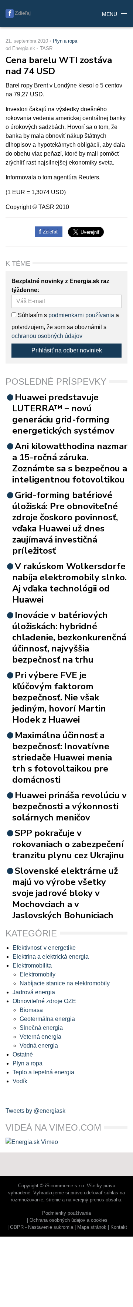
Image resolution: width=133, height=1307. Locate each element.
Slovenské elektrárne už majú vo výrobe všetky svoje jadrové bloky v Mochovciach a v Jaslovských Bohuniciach (65, 893)
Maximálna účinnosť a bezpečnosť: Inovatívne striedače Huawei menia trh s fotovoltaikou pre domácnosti (62, 757)
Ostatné (23, 1054)
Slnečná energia (41, 1028)
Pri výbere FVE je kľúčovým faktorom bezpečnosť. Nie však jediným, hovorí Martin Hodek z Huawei (59, 697)
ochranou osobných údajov (46, 336)
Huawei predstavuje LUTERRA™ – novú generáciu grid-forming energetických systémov (63, 414)
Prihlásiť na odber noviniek (66, 350)
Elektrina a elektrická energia (51, 956)
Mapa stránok (91, 1227)
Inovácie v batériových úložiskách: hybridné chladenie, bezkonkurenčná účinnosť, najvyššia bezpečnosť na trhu (69, 637)
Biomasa (31, 1010)
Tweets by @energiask (35, 1111)
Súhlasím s (31, 315)
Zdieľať (49, 232)
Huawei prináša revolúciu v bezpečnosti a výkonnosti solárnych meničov (69, 806)
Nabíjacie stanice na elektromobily (65, 983)
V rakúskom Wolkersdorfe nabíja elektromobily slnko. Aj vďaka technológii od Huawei (69, 583)
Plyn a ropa (65, 41)
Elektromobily (37, 974)
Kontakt (118, 1227)
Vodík (20, 1081)
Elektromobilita (32, 965)
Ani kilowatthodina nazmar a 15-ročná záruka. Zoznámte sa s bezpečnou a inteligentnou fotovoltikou (69, 463)
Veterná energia (40, 1037)
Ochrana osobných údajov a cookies (69, 1220)
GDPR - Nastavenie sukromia (41, 1227)
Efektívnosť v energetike (44, 948)
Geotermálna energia (47, 1019)
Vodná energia (39, 1045)
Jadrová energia (34, 992)
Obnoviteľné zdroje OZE (44, 1001)
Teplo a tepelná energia (43, 1072)
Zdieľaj (23, 13)
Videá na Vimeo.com (53, 1127)
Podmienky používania (66, 1213)
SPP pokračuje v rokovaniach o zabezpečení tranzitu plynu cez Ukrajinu (68, 844)
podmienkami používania (81, 315)
